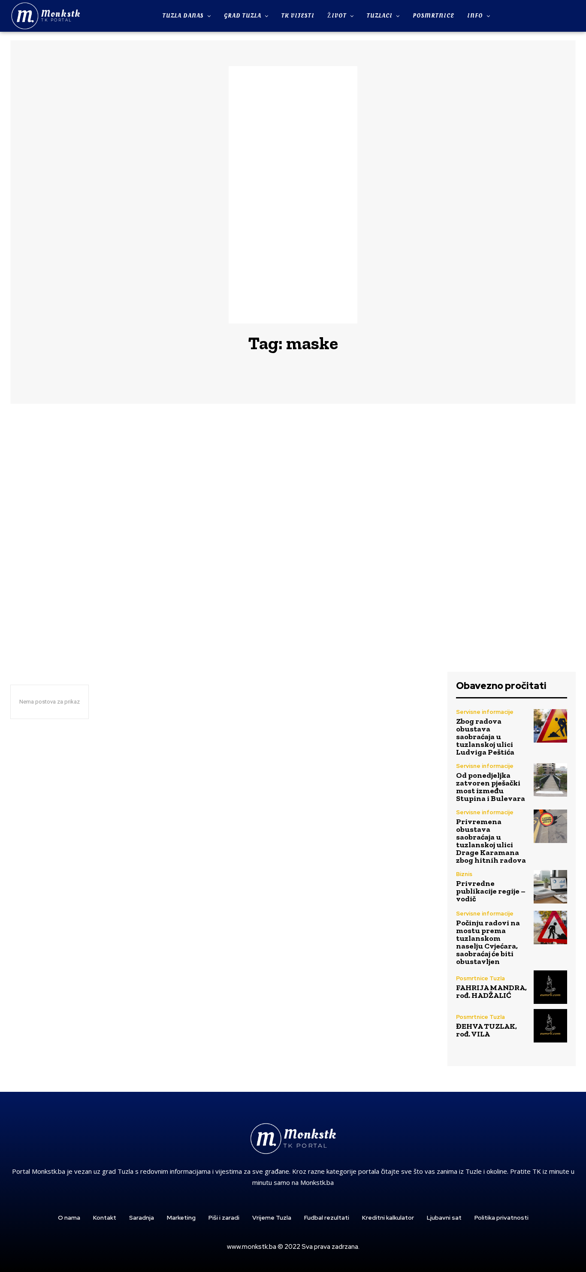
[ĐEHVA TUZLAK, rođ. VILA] (550, 1025)
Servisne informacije (485, 712)
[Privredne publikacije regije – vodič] (550, 886)
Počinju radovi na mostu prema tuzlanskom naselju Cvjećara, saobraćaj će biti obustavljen (488, 942)
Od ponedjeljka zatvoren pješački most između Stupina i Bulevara (490, 786)
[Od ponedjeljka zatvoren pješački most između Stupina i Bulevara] (550, 780)
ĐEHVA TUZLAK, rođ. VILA (486, 1030)
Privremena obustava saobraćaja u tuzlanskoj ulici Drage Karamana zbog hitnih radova (491, 841)
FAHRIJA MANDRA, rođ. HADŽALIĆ (491, 991)
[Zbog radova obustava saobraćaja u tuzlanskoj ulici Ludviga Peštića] (550, 726)
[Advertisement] (293, 194)
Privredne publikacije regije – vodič (491, 891)
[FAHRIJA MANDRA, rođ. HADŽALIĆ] (550, 987)
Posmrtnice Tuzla (480, 978)
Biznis (464, 874)
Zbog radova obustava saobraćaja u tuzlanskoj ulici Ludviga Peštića (485, 736)
